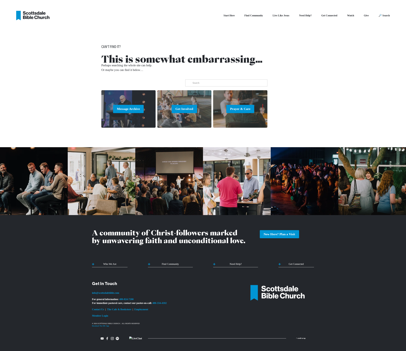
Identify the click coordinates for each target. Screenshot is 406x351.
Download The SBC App (100, 326)
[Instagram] (112, 338)
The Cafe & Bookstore (119, 309)
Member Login (100, 315)
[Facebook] (107, 338)
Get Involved (184, 109)
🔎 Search (384, 15)
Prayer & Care (240, 109)
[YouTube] (102, 338)
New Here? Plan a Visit (279, 234)
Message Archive (128, 109)
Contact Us (98, 309)
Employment (141, 309)
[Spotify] (117, 338)
